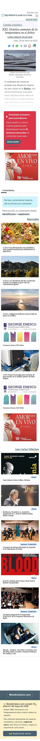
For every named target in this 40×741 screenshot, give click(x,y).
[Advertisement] (20, 5)
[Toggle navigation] (37, 16)
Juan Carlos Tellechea (20, 37)
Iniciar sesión (13, 142)
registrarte (23, 214)
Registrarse (30, 12)
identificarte (9, 214)
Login (36, 12)
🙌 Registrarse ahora (20, 733)
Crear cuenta (13, 146)
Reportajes (32, 19)
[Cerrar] (36, 705)
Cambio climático (12, 24)
